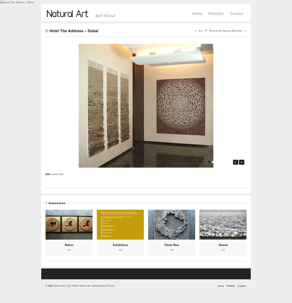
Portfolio (216, 13)
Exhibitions (120, 245)
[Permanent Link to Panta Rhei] (171, 225)
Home (197, 13)
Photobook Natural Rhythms (225, 30)
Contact (236, 13)
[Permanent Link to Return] (69, 225)
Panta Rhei (172, 245)
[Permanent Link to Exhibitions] (120, 225)
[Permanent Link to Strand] (222, 225)
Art (69, 249)
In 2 (201, 30)
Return (69, 245)
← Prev (235, 162)
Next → (241, 162)
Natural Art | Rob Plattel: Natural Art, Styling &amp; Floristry (84, 285)
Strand (223, 245)
